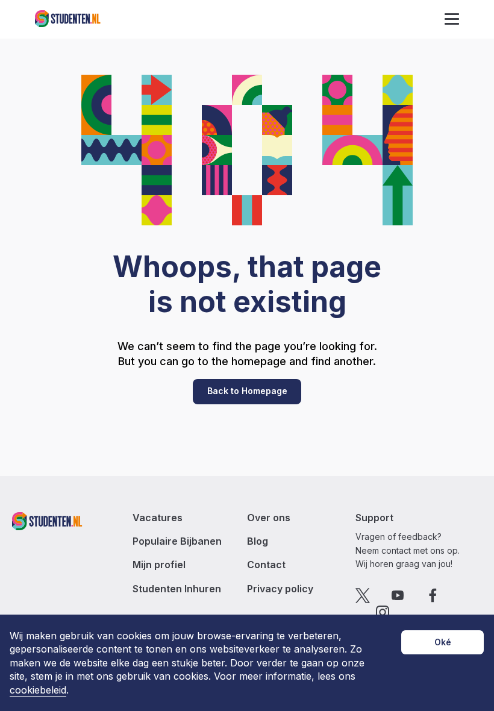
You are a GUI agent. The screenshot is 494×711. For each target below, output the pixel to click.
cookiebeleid (38, 690)
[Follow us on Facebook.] (432, 595)
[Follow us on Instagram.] (382, 612)
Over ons (268, 518)
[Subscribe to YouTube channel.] (397, 595)
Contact (266, 565)
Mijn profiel (159, 565)
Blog (257, 541)
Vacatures (158, 518)
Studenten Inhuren (177, 589)
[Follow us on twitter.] (362, 595)
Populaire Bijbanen (177, 541)
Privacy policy (280, 589)
